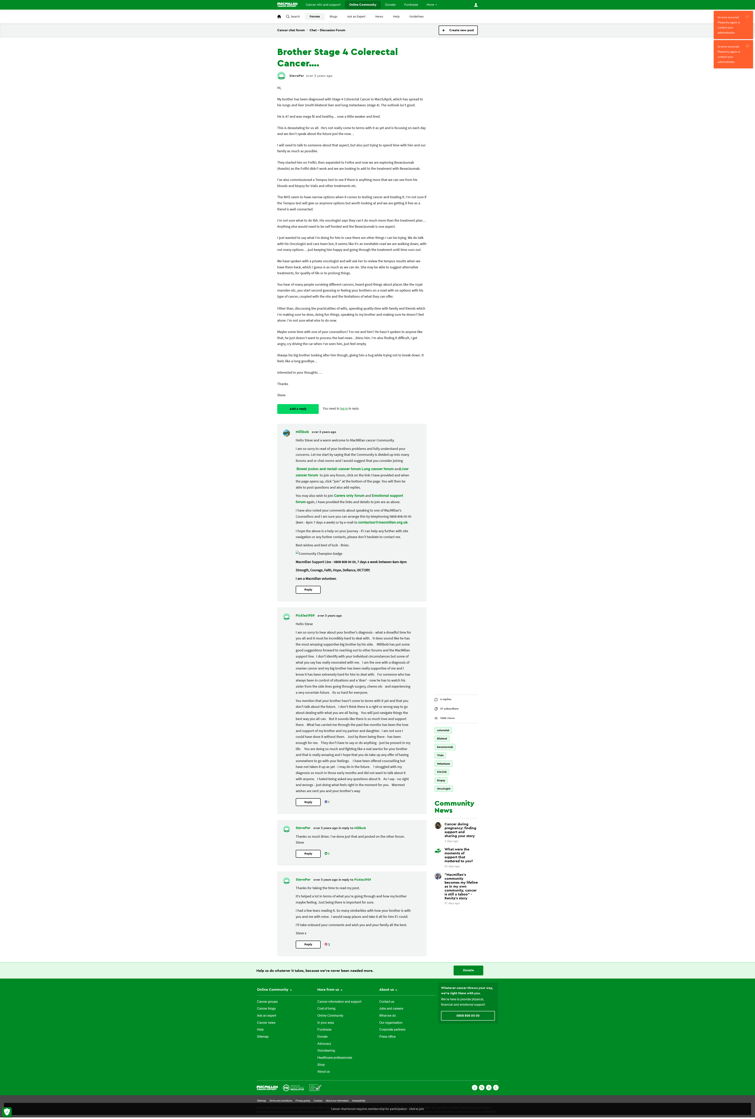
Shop (321, 1065)
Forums (315, 16)
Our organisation (390, 1023)
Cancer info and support (323, 4)
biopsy (441, 780)
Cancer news (266, 1023)
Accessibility (358, 1101)
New (458, 30)
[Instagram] (496, 1087)
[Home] (287, 4)
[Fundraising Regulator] (293, 1087)
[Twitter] (481, 1087)
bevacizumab (445, 747)
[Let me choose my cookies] (7, 1112)
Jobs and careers (391, 1008)
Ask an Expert (356, 16)
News (379, 16)
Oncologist (443, 788)
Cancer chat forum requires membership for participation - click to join (377, 1109)
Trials (440, 755)
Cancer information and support (339, 1001)
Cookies (318, 1101)
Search (295, 16)
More (430, 4)
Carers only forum (349, 496)
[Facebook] (474, 1087)
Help (396, 16)
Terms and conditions (280, 1101)
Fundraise (411, 4)
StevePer (296, 75)
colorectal (443, 730)
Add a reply (298, 408)
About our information (337, 1101)
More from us (328, 989)
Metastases (443, 763)
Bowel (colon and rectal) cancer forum (328, 469)
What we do (387, 1015)
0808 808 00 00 (468, 1015)
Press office (387, 1036)
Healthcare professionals (334, 1057)
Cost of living (326, 1008)
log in (344, 408)
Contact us (386, 1001)
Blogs (333, 16)
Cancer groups (267, 1001)
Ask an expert (266, 1015)
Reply (308, 589)
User (476, 5)
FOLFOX (442, 772)
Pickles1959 (306, 615)
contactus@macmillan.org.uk (383, 522)
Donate (390, 4)
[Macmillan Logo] (267, 1087)
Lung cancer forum (378, 469)
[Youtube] (489, 1087)
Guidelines (416, 16)
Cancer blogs (266, 1008)
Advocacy (324, 1044)
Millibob (303, 432)
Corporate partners (392, 1029)
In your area (325, 1023)
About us (323, 1071)
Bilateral (442, 738)
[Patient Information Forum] (315, 1087)
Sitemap (263, 1036)
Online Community (363, 4)
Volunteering (326, 1050)
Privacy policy (303, 1101)
